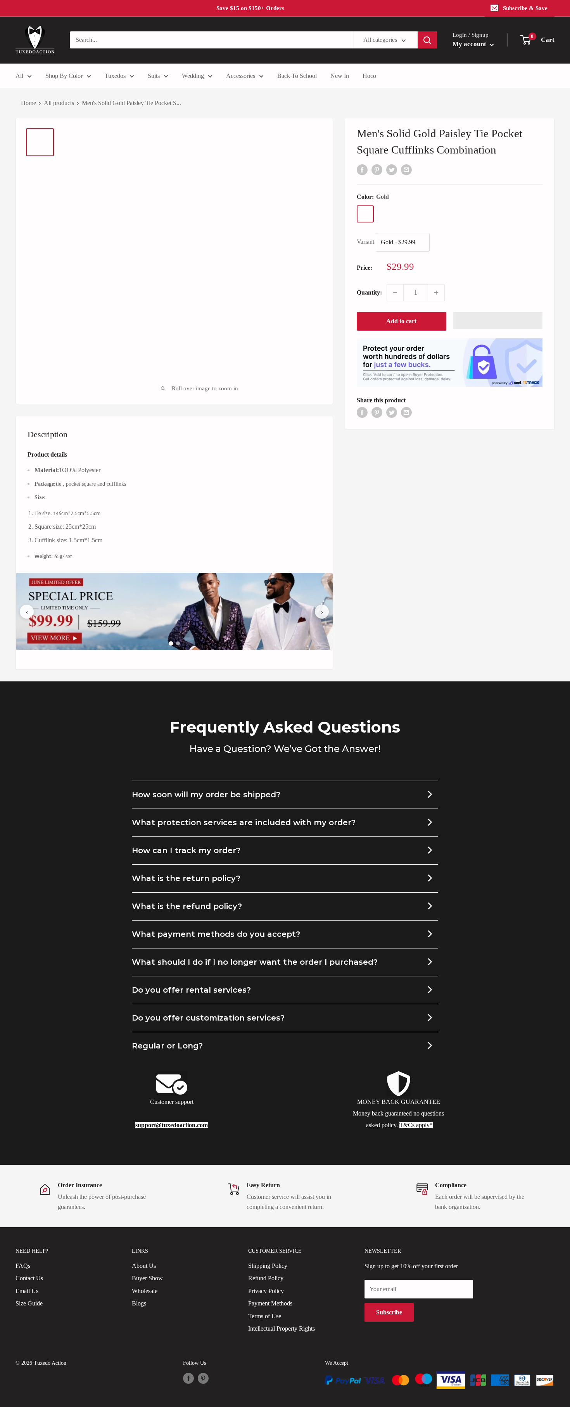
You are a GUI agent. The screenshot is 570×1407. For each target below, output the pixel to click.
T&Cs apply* (416, 1125)
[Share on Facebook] (362, 169)
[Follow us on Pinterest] (203, 1378)
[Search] (427, 39)
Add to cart (401, 321)
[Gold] (365, 214)
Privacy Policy (266, 1291)
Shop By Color (64, 75)
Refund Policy (265, 1278)
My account (470, 44)
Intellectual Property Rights (281, 1328)
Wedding (193, 75)
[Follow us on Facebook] (188, 1378)
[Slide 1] (171, 643)
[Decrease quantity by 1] (395, 293)
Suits (154, 75)
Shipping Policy (267, 1265)
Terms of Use (264, 1316)
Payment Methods (270, 1303)
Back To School (297, 75)
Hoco (369, 75)
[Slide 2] (178, 643)
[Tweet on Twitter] (391, 169)
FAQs (23, 1265)
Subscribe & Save (525, 8)
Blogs (139, 1303)
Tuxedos (115, 75)
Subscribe (389, 1312)
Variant (365, 241)
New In (339, 75)
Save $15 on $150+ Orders (250, 8)
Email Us (27, 1291)
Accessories (240, 75)
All (19, 75)
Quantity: (369, 292)
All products (59, 103)
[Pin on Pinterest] (376, 169)
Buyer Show (147, 1278)
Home (28, 103)
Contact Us (29, 1278)
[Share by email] (406, 169)
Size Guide (29, 1303)
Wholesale (144, 1291)
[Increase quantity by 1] (436, 293)
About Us (144, 1265)
